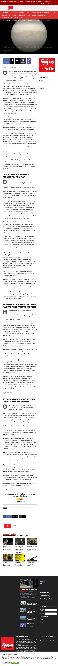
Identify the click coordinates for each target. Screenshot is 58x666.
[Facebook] (41, 4)
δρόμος (7, 54)
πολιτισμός (17, 560)
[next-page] (6, 568)
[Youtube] (55, 4)
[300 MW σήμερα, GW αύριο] (28, 583)
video (28, 15)
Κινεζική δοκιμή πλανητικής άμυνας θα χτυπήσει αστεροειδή (7, 548)
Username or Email (42, 610)
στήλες (8, 20)
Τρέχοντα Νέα (5, 17)
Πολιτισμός (46, 12)
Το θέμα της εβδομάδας (8, 12)
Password (42, 613)
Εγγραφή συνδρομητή (37, 1)
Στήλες (14, 15)
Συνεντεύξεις (19, 12)
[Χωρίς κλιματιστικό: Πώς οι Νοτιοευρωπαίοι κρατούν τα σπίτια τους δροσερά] (32, 541)
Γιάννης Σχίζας (10, 508)
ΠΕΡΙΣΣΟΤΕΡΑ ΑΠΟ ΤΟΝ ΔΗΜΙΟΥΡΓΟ (15, 536)
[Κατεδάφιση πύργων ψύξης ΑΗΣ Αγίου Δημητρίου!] (23, 618)
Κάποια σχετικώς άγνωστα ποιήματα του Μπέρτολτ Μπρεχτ (19, 564)
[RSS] (51, 4)
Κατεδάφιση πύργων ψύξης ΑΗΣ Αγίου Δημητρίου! (31, 618)
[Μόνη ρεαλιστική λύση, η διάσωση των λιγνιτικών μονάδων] (23, 603)
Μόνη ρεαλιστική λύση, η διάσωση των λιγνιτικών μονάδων (32, 603)
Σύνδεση (28, 1)
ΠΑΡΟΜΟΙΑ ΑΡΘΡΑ (9, 534)
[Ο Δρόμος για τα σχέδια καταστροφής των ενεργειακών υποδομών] (23, 610)
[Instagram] (44, 4)
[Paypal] (48, 4)
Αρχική (4, 20)
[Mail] (46, 4)
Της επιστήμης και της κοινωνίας (19, 20)
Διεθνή (33, 12)
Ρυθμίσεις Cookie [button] (6, 662)
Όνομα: (41, 80)
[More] (34, 61)
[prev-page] (4, 568)
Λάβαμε (34, 15)
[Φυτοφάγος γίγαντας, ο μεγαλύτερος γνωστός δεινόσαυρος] (32, 557)
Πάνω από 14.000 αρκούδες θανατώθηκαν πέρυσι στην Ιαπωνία (8, 564)
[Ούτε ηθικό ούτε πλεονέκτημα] (23, 625)
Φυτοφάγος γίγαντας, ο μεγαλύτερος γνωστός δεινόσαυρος (31, 564)
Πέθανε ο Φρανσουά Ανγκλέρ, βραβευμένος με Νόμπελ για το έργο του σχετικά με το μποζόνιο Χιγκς (19, 549)
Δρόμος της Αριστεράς (16, 17)
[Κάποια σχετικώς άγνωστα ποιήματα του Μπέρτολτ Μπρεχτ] (20, 557)
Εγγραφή (42, 88)
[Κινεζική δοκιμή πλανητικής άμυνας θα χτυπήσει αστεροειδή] (8, 541)
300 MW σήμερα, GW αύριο (28, 589)
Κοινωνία (39, 12)
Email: (41, 84)
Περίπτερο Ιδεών (6, 15)
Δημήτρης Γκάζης (23, 591)
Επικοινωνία (21, 1)
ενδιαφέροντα (41, 15)
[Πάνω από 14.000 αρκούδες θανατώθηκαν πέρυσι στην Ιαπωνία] (8, 557)
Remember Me (44, 616)
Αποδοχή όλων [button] (15, 662)
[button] (55, 12)
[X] (53, 4)
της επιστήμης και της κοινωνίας (20, 508)
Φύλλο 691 (29, 508)
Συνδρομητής (47, 1)
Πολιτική (27, 12)
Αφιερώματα (21, 15)
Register (41, 622)
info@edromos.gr (47, 599)
